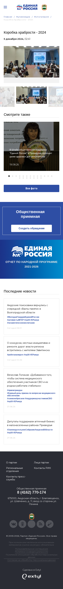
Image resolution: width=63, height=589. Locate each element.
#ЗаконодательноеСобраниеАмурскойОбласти (29, 430)
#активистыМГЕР (15, 320)
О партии (11, 462)
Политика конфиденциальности (31, 552)
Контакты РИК (42, 468)
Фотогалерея (41, 17)
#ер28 (27, 320)
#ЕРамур (34, 320)
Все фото (31, 188)
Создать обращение (32, 228)
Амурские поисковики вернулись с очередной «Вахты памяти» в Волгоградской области (27, 309)
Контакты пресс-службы (16, 478)
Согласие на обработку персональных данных (31, 560)
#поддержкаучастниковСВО (38, 398)
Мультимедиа (23, 17)
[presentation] (11, 64)
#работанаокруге (15, 355)
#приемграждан (14, 390)
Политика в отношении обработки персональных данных (31, 555)
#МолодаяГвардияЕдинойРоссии (23, 317)
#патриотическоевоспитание (21, 323)
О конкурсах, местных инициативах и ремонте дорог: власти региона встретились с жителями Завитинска (28, 346)
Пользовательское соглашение (31, 549)
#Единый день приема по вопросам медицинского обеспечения (31, 394)
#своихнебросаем (15, 398)
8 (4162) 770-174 (31, 492)
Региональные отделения (14, 469)
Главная (8, 17)
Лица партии (41, 462)
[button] (9, 176)
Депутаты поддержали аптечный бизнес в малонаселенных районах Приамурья (31, 423)
